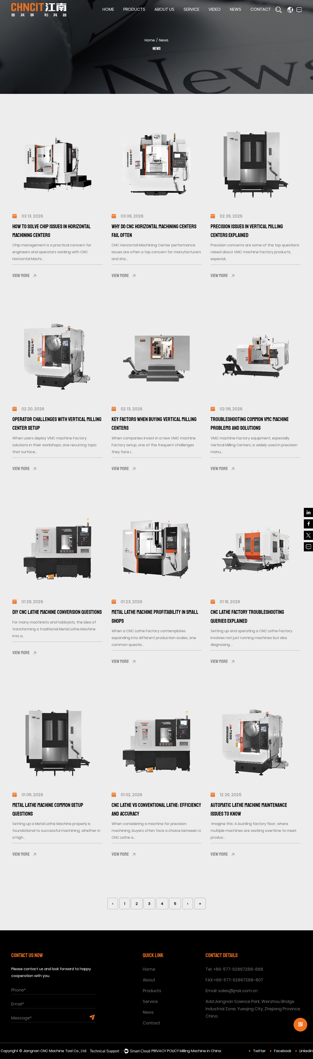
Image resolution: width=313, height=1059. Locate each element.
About (149, 980)
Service (191, 9)
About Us (164, 9)
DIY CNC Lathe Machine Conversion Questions (57, 612)
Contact (260, 9)
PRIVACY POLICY (165, 1051)
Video (215, 9)
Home (108, 9)
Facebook (282, 1051)
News (235, 9)
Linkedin (306, 1051)
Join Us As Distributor (270, 18)
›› (200, 903)
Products (134, 9)
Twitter (259, 1051)
